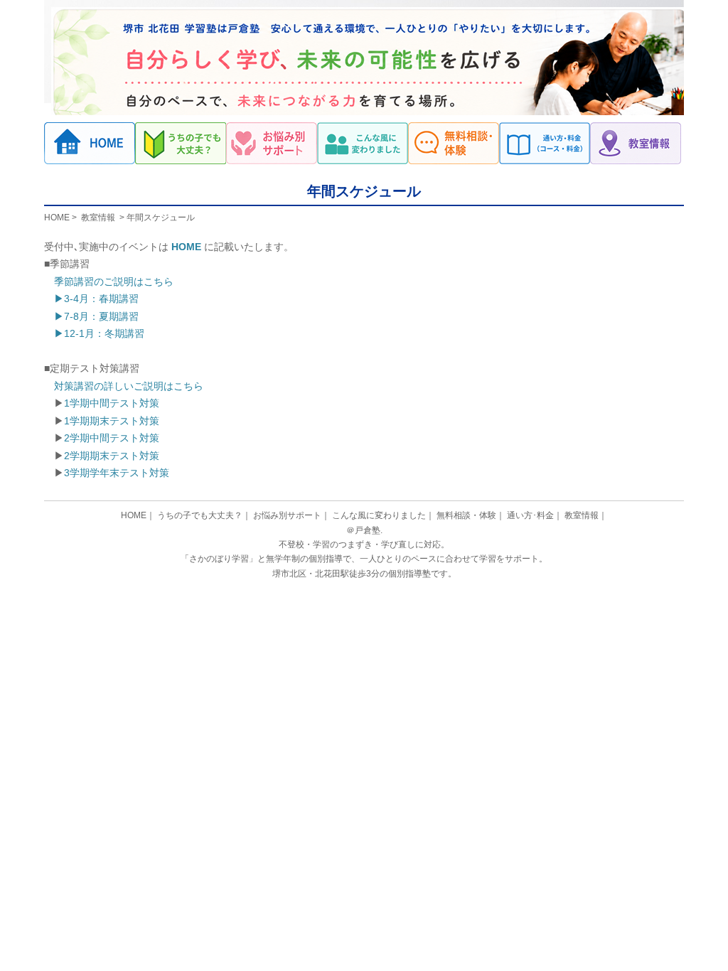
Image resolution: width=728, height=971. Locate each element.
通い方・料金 (544, 143)
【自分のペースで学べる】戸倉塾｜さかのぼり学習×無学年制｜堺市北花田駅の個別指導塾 (89, 143)
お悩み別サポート (271, 143)
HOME (57, 217)
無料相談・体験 (453, 143)
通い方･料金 (530, 515)
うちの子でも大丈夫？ (180, 143)
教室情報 (635, 143)
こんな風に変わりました (362, 143)
